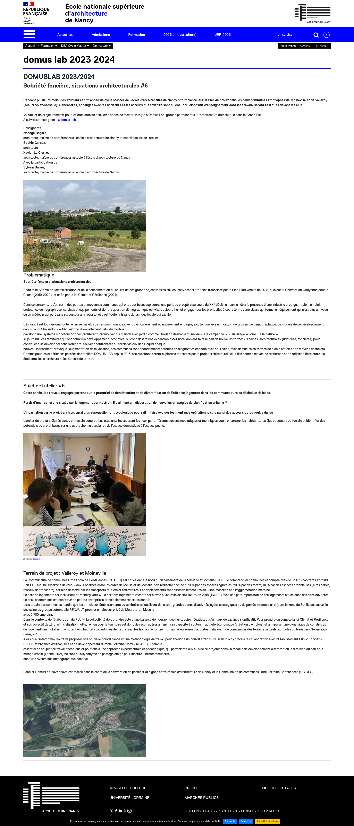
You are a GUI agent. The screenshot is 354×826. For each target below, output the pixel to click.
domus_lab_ (38, 559)
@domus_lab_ (67, 120)
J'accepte (230, 821)
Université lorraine (129, 798)
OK (316, 35)
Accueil (30, 45)
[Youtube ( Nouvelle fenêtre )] (125, 811)
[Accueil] (313, 13)
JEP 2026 (223, 35)
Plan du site (228, 811)
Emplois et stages (278, 788)
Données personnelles (260, 811)
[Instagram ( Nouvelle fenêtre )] (129, 811)
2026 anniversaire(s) (179, 35)
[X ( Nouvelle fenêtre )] (111, 811)
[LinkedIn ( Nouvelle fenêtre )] (120, 811)
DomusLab (100, 45)
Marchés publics (202, 798)
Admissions (101, 35)
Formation (136, 35)
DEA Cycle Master (73, 45)
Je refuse (246, 821)
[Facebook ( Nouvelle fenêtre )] (116, 811)
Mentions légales (200, 811)
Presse (192, 788)
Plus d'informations (267, 821)
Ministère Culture (127, 788)
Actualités (65, 35)
